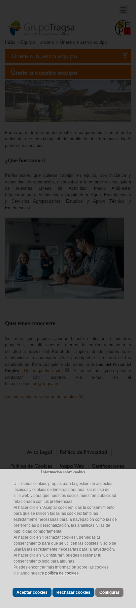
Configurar (109, 592)
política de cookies (62, 573)
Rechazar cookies (73, 592)
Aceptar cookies (32, 592)
